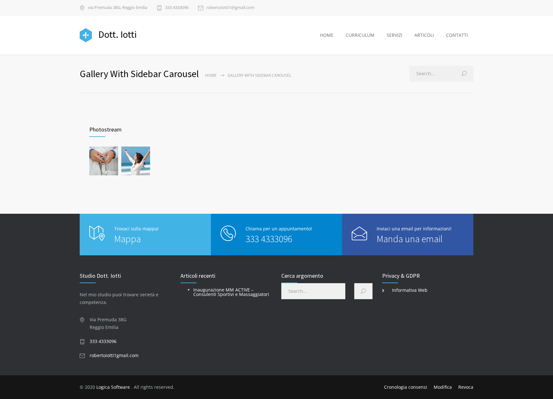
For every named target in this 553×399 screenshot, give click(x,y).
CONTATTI (457, 35)
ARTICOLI (424, 35)
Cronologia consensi (405, 387)
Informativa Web (410, 290)
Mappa (127, 239)
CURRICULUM (360, 35)
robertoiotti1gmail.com (114, 355)
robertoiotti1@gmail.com (230, 7)
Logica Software (113, 387)
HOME (326, 35)
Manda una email (410, 239)
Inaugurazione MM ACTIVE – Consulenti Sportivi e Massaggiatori (231, 292)
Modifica (443, 387)
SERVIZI (394, 35)
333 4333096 (176, 7)
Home (211, 75)
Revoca (465, 387)
